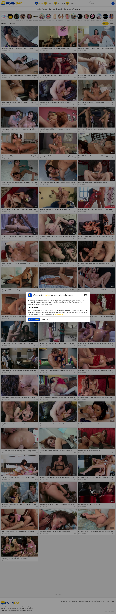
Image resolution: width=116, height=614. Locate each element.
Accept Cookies (34, 319)
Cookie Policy (59, 314)
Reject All (45, 319)
